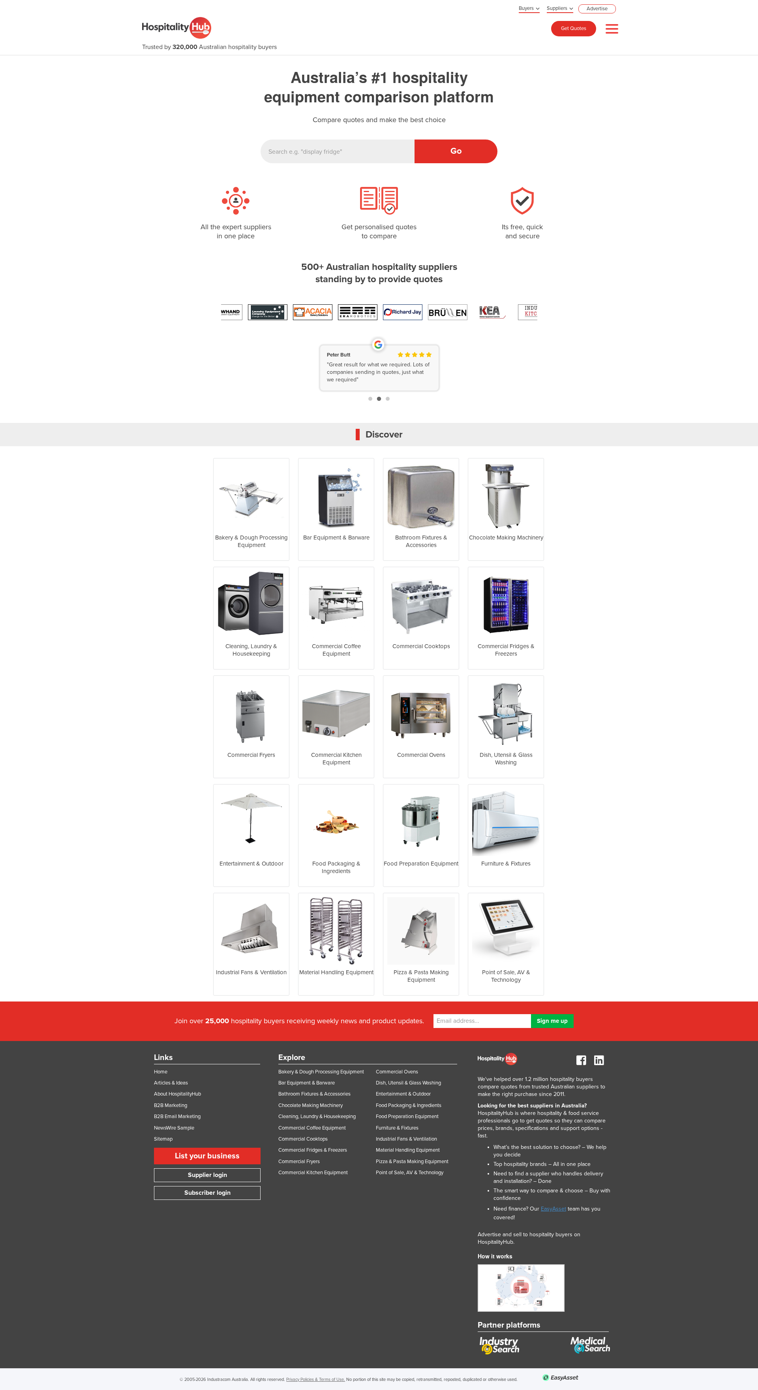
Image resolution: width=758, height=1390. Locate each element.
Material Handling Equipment (408, 1150)
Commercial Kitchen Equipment (313, 1172)
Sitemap (163, 1139)
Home (160, 1072)
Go (456, 151)
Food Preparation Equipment (407, 1116)
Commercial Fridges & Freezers (312, 1150)
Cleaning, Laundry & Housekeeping (317, 1116)
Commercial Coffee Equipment (312, 1128)
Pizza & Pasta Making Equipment (412, 1161)
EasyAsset (553, 1208)
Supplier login (207, 1175)
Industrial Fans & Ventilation (406, 1139)
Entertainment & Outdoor (403, 1094)
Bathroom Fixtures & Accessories (314, 1094)
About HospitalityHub (177, 1094)
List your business (207, 1156)
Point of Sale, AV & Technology (409, 1172)
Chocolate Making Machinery (310, 1105)
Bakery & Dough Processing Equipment (321, 1072)
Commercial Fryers (299, 1161)
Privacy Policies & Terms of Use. (315, 1379)
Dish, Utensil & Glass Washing (408, 1083)
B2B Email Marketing (177, 1116)
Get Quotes (573, 28)
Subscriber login (207, 1193)
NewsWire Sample (174, 1128)
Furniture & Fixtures (397, 1128)
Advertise (597, 9)
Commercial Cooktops (303, 1139)
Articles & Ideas (171, 1083)
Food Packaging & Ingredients (408, 1105)
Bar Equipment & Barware (306, 1083)
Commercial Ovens (397, 1072)
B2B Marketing (170, 1105)
